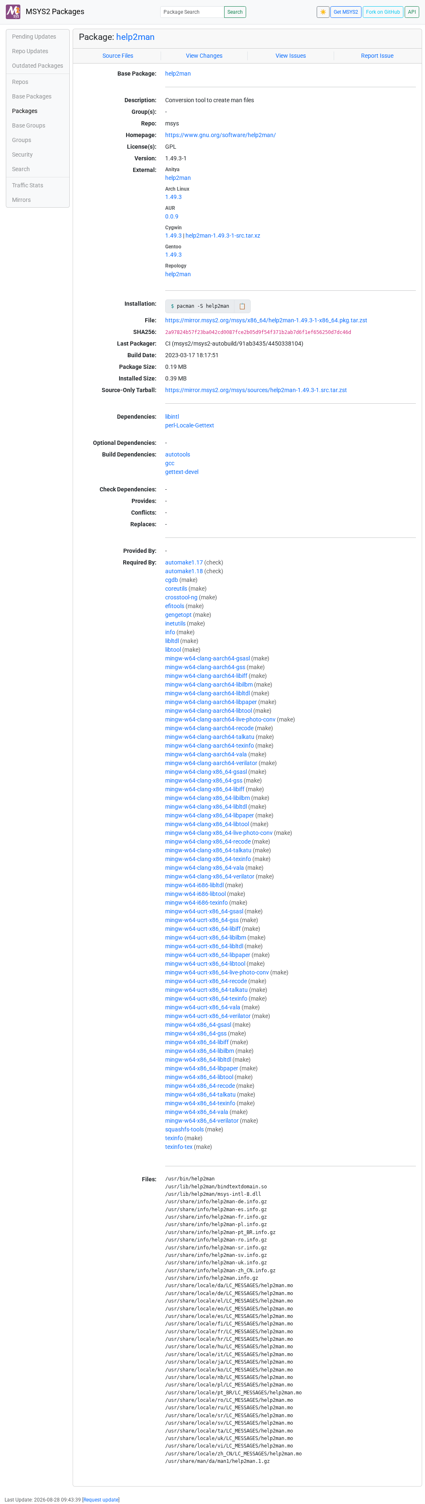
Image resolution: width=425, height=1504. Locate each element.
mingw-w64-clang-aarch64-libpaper (211, 702)
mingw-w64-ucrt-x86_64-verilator (208, 1016)
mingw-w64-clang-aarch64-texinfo (209, 745)
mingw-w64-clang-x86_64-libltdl (206, 806)
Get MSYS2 (346, 12)
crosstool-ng (181, 597)
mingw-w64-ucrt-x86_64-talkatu (206, 989)
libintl (172, 416)
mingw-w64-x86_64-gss (196, 1033)
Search (235, 12)
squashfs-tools (184, 1129)
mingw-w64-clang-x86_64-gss (203, 780)
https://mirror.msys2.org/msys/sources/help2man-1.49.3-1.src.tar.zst (256, 390)
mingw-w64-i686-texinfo (196, 902)
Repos (20, 82)
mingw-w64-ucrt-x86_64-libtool (205, 963)
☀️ (323, 12)
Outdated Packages (37, 65)
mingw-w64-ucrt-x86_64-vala (202, 1007)
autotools (177, 454)
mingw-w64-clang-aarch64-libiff (206, 675)
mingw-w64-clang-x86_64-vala (204, 867)
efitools (174, 606)
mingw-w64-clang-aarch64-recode (209, 728)
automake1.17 (184, 562)
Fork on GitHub (383, 12)
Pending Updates (34, 36)
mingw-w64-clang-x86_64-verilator (209, 876)
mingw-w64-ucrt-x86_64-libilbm (205, 937)
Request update (100, 1500)
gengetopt (178, 614)
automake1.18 (184, 571)
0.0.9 (171, 216)
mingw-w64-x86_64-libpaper (201, 1068)
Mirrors (21, 199)
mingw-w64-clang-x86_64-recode (208, 841)
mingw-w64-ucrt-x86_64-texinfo (206, 998)
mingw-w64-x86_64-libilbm (199, 1051)
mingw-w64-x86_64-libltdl (198, 1059)
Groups (21, 140)
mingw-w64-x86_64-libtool (199, 1077)
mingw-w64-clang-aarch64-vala (206, 754)
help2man (135, 37)
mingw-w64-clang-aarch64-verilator (211, 763)
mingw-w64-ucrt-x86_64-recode (206, 981)
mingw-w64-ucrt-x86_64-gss (202, 920)
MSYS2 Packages (54, 11)
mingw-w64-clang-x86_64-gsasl (206, 771)
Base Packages (31, 96)
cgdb (171, 580)
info (170, 632)
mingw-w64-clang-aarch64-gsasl (207, 658)
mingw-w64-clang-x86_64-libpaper (209, 815)
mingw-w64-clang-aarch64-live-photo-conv (220, 719)
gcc (169, 463)
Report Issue (377, 55)
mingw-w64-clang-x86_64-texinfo (208, 859)
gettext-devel (181, 472)
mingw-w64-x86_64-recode (200, 1085)
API (412, 12)
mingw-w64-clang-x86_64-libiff (204, 789)
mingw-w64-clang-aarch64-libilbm (209, 684)
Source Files (118, 55)
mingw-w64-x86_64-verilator (202, 1120)
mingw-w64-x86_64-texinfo (200, 1103)
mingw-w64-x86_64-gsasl (198, 1024)
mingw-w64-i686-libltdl (194, 885)
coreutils (176, 588)
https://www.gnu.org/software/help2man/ (220, 135)
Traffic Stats (27, 185)
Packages (24, 111)
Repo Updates (30, 51)
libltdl (172, 641)
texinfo (174, 1138)
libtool (173, 649)
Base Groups (28, 125)
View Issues (291, 55)
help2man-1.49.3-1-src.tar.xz (223, 235)
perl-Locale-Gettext (189, 425)
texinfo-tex (179, 1146)
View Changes (204, 55)
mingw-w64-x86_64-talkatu (200, 1094)
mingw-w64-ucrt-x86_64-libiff (203, 928)
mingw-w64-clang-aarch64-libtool (208, 710)
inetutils (175, 623)
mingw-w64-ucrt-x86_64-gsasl (204, 911)
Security (22, 154)
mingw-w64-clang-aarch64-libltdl (207, 693)
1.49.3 (173, 197)
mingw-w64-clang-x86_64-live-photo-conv (219, 832)
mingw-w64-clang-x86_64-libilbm (207, 798)
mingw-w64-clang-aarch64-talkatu (209, 737)
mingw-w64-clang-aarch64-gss (205, 667)
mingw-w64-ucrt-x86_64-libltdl (204, 946)
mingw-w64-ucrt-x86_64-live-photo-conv (217, 972)
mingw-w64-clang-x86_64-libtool (207, 824)
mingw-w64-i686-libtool (195, 894)
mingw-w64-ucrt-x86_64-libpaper (207, 955)
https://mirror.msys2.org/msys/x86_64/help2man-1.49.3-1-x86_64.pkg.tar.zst (266, 320)
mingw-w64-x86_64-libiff (197, 1042)
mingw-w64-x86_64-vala (196, 1112)
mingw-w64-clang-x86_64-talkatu (208, 850)
